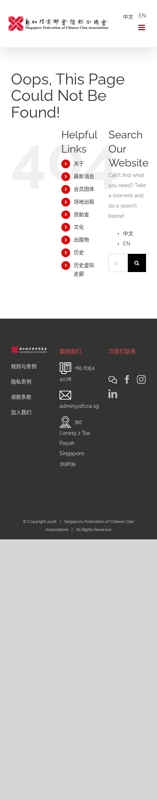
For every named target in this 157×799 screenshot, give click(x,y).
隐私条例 (21, 382)
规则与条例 (24, 366)
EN (142, 16)
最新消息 (84, 176)
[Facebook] (127, 379)
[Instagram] (141, 379)
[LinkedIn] (112, 393)
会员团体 (84, 189)
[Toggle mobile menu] (142, 27)
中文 (128, 17)
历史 (79, 252)
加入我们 (21, 412)
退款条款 (21, 397)
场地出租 (84, 202)
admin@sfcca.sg (79, 406)
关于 (79, 163)
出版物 (81, 240)
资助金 (81, 214)
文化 (79, 227)
